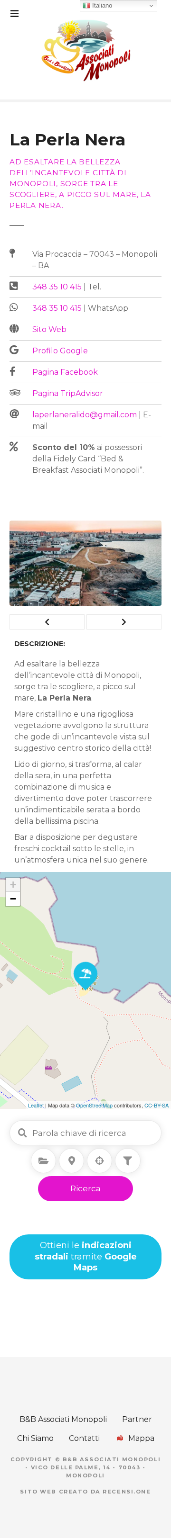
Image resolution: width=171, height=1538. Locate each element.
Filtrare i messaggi (127, 1161)
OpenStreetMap (94, 1105)
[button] (47, 622)
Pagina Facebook (65, 372)
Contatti (84, 1438)
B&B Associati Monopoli (63, 1419)
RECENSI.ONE (127, 1491)
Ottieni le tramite (86, 1256)
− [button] (13, 899)
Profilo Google (60, 350)
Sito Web (49, 329)
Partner (137, 1419)
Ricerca (85, 1188)
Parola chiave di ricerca (22, 1133)
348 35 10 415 (57, 286)
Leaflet (36, 1105)
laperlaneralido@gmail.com (84, 414)
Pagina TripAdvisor (67, 393)
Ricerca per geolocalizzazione (99, 1161)
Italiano (101, 5)
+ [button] (13, 884)
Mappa (141, 1438)
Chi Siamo (35, 1438)
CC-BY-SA (156, 1105)
